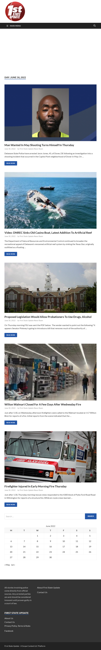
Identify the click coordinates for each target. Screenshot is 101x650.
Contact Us (9, 622)
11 (77, 541)
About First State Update (48, 587)
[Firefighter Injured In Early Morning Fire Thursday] (50, 458)
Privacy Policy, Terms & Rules (17, 626)
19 (90, 546)
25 (77, 552)
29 (37, 557)
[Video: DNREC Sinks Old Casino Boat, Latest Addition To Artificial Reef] (50, 201)
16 (50, 546)
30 (50, 557)
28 (24, 557)
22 (37, 552)
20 (11, 552)
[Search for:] (50, 516)
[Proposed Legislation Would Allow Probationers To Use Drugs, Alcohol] (50, 289)
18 (77, 546)
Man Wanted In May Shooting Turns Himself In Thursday (39, 145)
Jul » (13, 564)
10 (63, 541)
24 (63, 552)
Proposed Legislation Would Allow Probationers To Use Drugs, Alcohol (48, 316)
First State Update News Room (31, 149)
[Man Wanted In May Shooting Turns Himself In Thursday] (50, 113)
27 (11, 557)
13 (11, 546)
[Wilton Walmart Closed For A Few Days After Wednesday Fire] (50, 373)
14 (24, 546)
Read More (9, 162)
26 (90, 552)
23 (50, 552)
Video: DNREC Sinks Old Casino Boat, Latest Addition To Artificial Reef (48, 232)
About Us (8, 618)
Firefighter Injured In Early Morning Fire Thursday (35, 486)
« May (7, 564)
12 (90, 541)
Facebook (8, 631)
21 (24, 552)
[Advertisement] (50, 52)
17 (63, 546)
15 (37, 546)
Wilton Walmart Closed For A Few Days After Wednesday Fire (42, 404)
